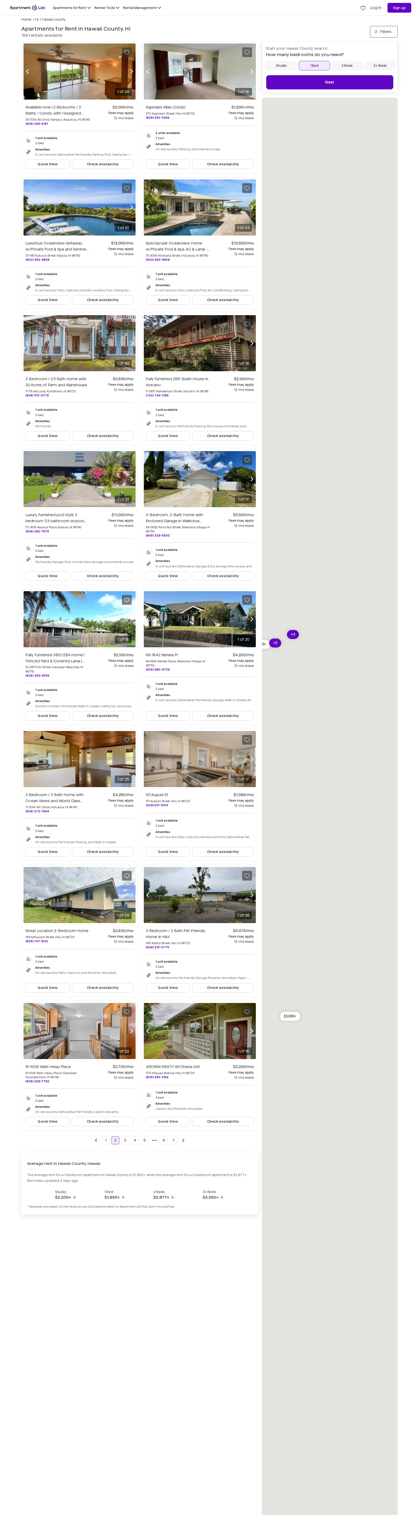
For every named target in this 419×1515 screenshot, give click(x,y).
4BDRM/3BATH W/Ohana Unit (173, 1067)
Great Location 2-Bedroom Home (57, 931)
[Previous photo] (27, 72)
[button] (290, 1016)
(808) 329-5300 (158, 535)
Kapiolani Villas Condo (165, 107)
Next (329, 82)
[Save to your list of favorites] (127, 52)
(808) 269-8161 (36, 123)
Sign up (399, 8)
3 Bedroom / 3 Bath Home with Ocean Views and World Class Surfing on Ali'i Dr (54, 801)
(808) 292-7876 (37, 531)
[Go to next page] (183, 1140)
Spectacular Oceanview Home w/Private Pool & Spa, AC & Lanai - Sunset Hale (177, 249)
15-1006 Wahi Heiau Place (48, 1067)
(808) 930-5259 (157, 117)
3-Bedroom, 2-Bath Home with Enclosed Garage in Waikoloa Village (174, 521)
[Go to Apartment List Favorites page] (363, 8)
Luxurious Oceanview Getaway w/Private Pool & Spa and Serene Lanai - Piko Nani (56, 249)
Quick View (48, 164)
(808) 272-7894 (37, 811)
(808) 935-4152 (157, 1077)
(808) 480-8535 (37, 675)
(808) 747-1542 (36, 941)
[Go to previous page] (96, 1140)
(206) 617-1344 (157, 805)
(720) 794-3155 (157, 395)
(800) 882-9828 (37, 259)
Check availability (103, 164)
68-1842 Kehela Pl (162, 655)
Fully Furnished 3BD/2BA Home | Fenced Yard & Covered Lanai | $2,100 (54, 661)
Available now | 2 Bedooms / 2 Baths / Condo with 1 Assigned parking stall (53, 113)
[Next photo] (132, 72)
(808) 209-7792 (37, 1081)
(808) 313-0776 (37, 395)
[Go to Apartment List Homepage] (27, 8)
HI (37, 19)
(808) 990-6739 (158, 669)
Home (26, 19)
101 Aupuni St (157, 795)
